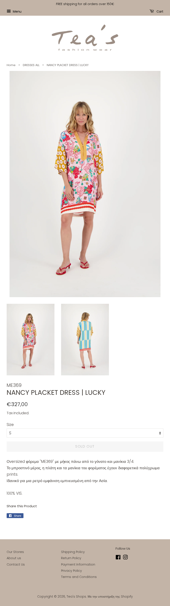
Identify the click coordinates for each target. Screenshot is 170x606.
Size (10, 424)
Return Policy (71, 558)
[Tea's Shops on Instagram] (125, 558)
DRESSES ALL (31, 65)
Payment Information (78, 564)
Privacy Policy (71, 570)
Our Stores (15, 552)
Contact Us (16, 564)
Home (11, 65)
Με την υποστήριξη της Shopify (110, 596)
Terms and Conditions (79, 577)
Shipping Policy (73, 552)
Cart (159, 11)
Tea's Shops (76, 596)
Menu (16, 11)
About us (14, 558)
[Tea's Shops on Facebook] (118, 558)
